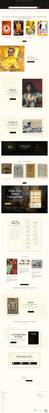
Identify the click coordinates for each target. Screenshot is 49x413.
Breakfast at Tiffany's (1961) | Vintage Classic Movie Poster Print (42, 37)
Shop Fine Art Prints (8, 203)
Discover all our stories (24, 284)
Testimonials (2, 395)
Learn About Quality (19, 342)
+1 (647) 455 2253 (40, 394)
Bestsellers (20, 161)
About (1, 400)
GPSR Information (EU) (3, 401)
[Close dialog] (16, 402)
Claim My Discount (5, 410)
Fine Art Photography (12, 234)
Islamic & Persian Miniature (16, 234)
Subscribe (29, 380)
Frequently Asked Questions (4, 393)
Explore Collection (13, 132)
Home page (2, 391)
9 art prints (8, 275)
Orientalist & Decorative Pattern (18, 235)
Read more (20, 273)
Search (2, 396)
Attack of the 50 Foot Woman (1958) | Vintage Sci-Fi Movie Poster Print (30, 37)
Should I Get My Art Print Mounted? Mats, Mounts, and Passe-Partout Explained (36, 272)
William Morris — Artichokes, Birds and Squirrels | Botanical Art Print (6, 179)
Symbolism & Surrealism (12, 235)
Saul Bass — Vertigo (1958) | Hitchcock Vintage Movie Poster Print (6, 37)
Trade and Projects (3, 394)
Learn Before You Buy (14, 203)
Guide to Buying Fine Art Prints (4, 392)
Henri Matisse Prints (27, 161)
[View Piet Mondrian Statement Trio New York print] (35, 199)
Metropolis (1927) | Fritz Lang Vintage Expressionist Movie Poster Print (18, 37)
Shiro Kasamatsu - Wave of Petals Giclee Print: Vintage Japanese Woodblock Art (18, 179)
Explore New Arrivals (31, 61)
